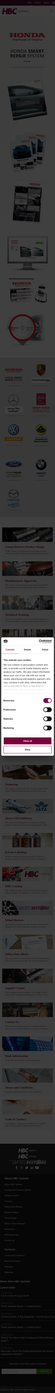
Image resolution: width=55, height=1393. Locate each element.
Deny (27, 749)
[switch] (47, 709)
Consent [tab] (10, 649)
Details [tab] (27, 649)
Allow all (27, 741)
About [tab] (45, 649)
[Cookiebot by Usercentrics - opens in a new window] (39, 641)
